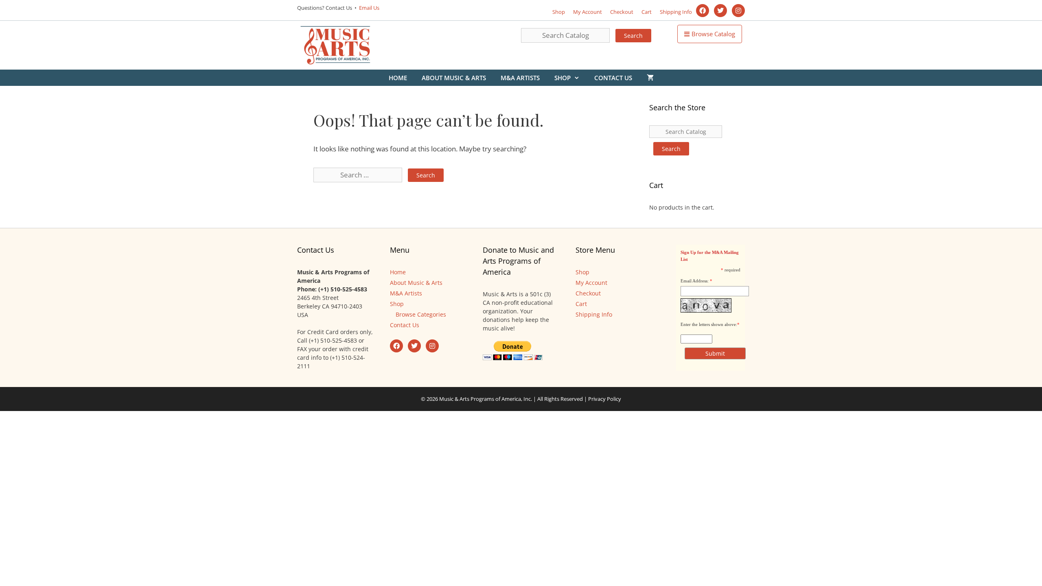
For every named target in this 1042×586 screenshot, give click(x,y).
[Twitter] (720, 10)
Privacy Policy (604, 398)
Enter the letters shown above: (709, 324)
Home (398, 78)
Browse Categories (421, 314)
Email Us (368, 7)
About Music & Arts (454, 78)
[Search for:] (358, 174)
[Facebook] (702, 10)
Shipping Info (676, 11)
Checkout (621, 11)
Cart (646, 11)
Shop (558, 11)
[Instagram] (738, 10)
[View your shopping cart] (650, 78)
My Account (587, 11)
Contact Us (613, 78)
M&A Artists (520, 78)
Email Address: (695, 280)
